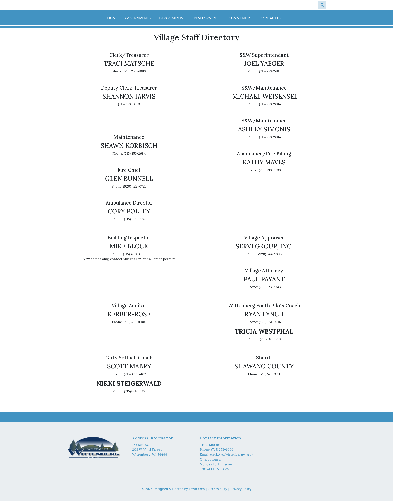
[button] (141, 18)
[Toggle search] (322, 5)
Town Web (197, 488)
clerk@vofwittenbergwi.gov (231, 454)
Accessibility (217, 488)
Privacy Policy (240, 488)
